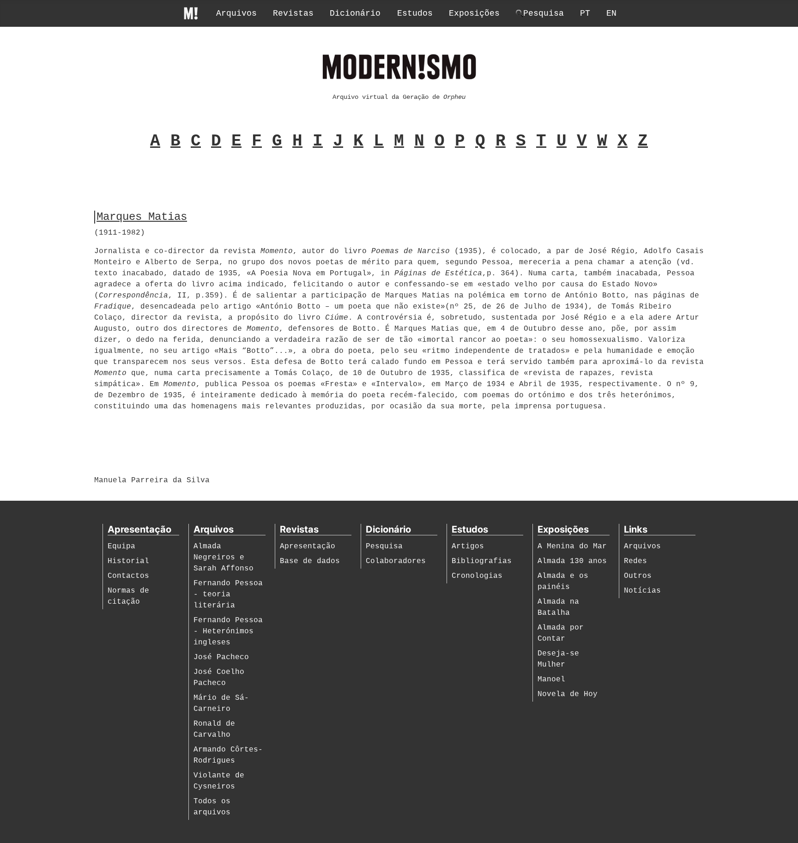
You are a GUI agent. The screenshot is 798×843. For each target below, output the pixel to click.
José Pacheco (221, 657)
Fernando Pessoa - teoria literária (228, 594)
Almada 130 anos (572, 561)
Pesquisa (384, 546)
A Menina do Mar (572, 546)
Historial (128, 561)
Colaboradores (396, 561)
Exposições (474, 13)
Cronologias (477, 576)
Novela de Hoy (568, 694)
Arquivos (236, 13)
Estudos (415, 13)
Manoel (551, 679)
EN (611, 13)
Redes (635, 561)
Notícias (642, 591)
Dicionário (355, 13)
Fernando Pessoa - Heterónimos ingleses (228, 631)
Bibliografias (482, 561)
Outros (638, 576)
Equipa (121, 546)
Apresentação (307, 546)
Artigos (468, 546)
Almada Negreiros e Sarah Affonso (223, 557)
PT (585, 13)
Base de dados (310, 561)
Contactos (128, 576)
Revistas (293, 13)
